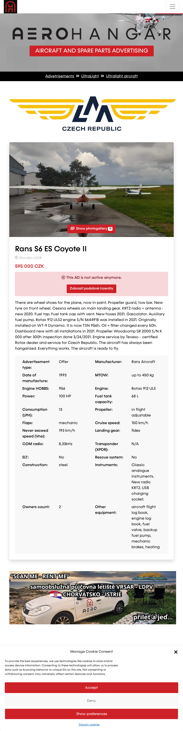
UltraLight (90, 76)
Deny (91, 701)
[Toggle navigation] (172, 6)
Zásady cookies (89, 724)
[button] (175, 651)
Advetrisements (59, 76)
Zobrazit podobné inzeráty (91, 288)
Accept (91, 687)
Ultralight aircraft (122, 76)
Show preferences (91, 714)
